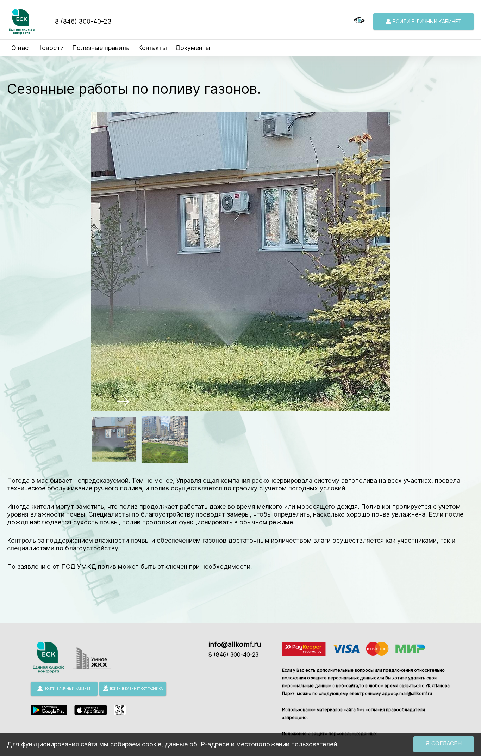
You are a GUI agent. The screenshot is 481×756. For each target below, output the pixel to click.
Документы (192, 47)
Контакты (152, 47)
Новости (50, 47)
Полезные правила (101, 47)
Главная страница (29, 67)
